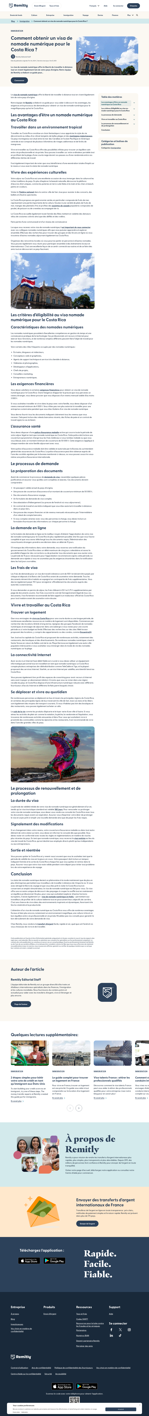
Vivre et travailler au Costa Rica (113, 119)
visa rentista (79, 838)
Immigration (68, 15)
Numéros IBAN (82, 1335)
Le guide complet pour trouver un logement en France (70, 1079)
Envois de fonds (16, 15)
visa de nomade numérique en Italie (58, 896)
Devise (100, 15)
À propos (15, 1314)
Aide (105, 6)
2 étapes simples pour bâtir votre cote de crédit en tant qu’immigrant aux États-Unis (28, 1080)
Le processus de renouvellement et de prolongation (114, 124)
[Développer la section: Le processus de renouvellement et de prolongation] (134, 124)
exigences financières (49, 390)
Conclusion (105, 130)
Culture (34, 15)
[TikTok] (120, 1335)
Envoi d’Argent (39, 6)
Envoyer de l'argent (87, 1224)
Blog (13, 1319)
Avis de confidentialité (41, 1367)
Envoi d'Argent (50, 1314)
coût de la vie (19, 711)
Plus (129, 15)
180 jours (59, 809)
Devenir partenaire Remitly (88, 1341)
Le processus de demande (111, 115)
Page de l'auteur (21, 1004)
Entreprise (50, 15)
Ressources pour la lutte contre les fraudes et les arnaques (90, 1324)
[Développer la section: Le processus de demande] (134, 115)
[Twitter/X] (120, 1329)
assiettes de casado (61, 205)
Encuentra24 (85, 632)
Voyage (86, 15)
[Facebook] (111, 1329)
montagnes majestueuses (81, 136)
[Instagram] (129, 1329)
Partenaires (81, 1330)
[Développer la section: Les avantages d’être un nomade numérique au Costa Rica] (134, 102)
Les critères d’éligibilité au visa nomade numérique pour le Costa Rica (115, 109)
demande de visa (52, 477)
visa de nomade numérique (25, 94)
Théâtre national (26, 192)
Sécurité (48, 1374)
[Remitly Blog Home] (18, 6)
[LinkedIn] (111, 1335)
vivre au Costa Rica (41, 618)
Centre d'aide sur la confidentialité (26, 1374)
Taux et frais (54, 6)
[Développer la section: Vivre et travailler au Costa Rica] (134, 119)
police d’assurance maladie (47, 432)
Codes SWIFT (82, 1319)
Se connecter (118, 6)
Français (93, 6)
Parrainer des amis (84, 1346)
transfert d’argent (45, 924)
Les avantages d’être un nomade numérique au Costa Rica (114, 103)
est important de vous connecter (76, 227)
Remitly (29, 102)
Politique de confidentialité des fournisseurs (74, 1367)
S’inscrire (133, 6)
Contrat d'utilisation (19, 1367)
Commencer (19, 80)
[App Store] (29, 1260)
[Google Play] (54, 1260)
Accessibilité (60, 1374)
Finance (115, 15)
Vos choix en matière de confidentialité (21, 1329)
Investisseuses (17, 1324)
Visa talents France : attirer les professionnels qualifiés (112, 1079)
